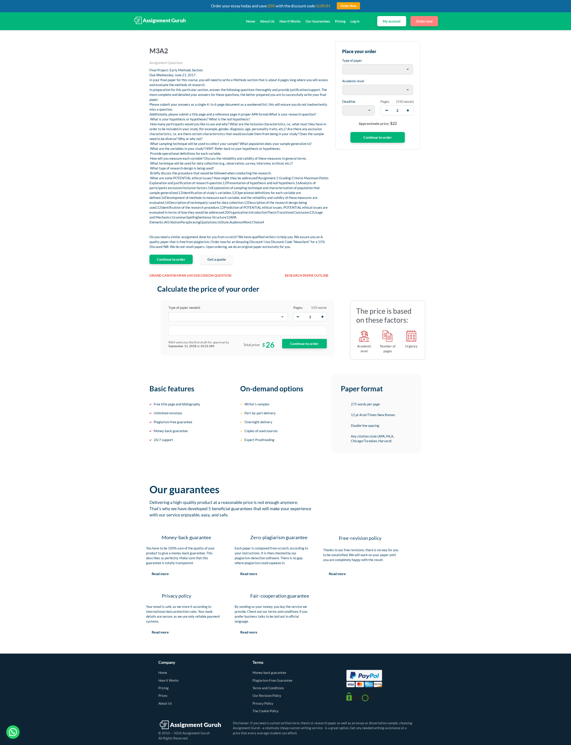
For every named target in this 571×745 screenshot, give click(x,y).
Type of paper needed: (184, 307)
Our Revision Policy (266, 695)
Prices (163, 695)
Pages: (298, 307)
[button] (13, 732)
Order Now (348, 6)
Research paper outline (307, 275)
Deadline (348, 101)
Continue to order (171, 259)
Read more (160, 574)
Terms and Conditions (268, 688)
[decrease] (386, 110)
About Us (267, 21)
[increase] (408, 110)
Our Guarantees (318, 21)
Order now (424, 21)
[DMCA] (360, 696)
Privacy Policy (262, 703)
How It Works (290, 21)
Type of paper (352, 60)
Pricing (340, 21)
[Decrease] (298, 317)
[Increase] (322, 317)
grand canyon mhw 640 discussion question (190, 275)
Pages (385, 101)
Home (250, 21)
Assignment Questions (166, 63)
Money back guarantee (269, 673)
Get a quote (216, 259)
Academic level (353, 81)
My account (392, 21)
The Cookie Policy (265, 711)
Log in (355, 21)
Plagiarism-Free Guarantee (272, 680)
